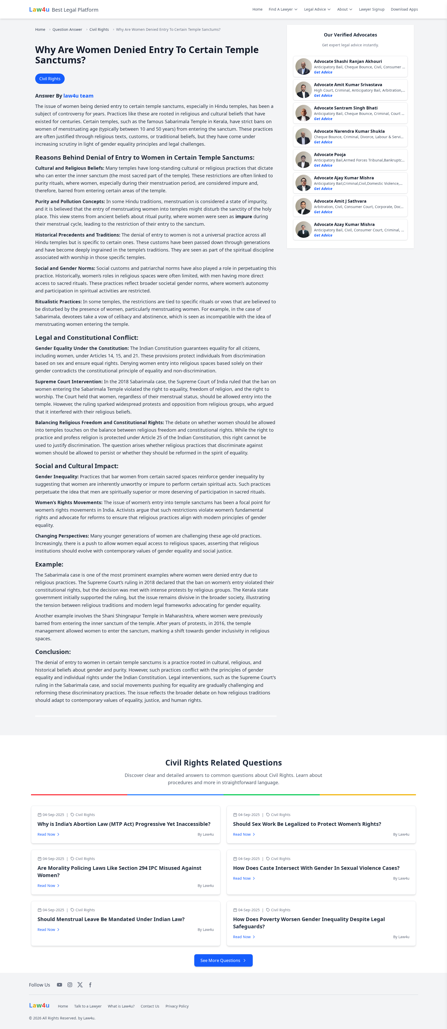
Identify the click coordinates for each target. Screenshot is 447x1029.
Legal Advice (315, 9)
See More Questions (220, 960)
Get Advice (323, 72)
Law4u (88, 1018)
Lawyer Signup (372, 9)
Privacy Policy (177, 1006)
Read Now (46, 834)
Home (257, 9)
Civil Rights (99, 29)
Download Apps (404, 9)
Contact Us (150, 1006)
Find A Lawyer (281, 9)
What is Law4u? (121, 1006)
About (342, 9)
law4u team (78, 95)
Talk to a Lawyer (88, 1006)
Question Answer (67, 29)
